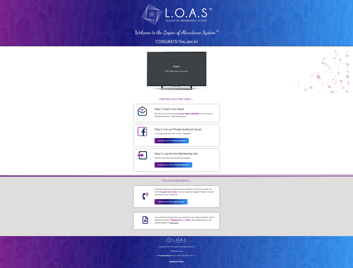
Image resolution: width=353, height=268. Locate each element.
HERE (195, 255)
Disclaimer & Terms (176, 261)
